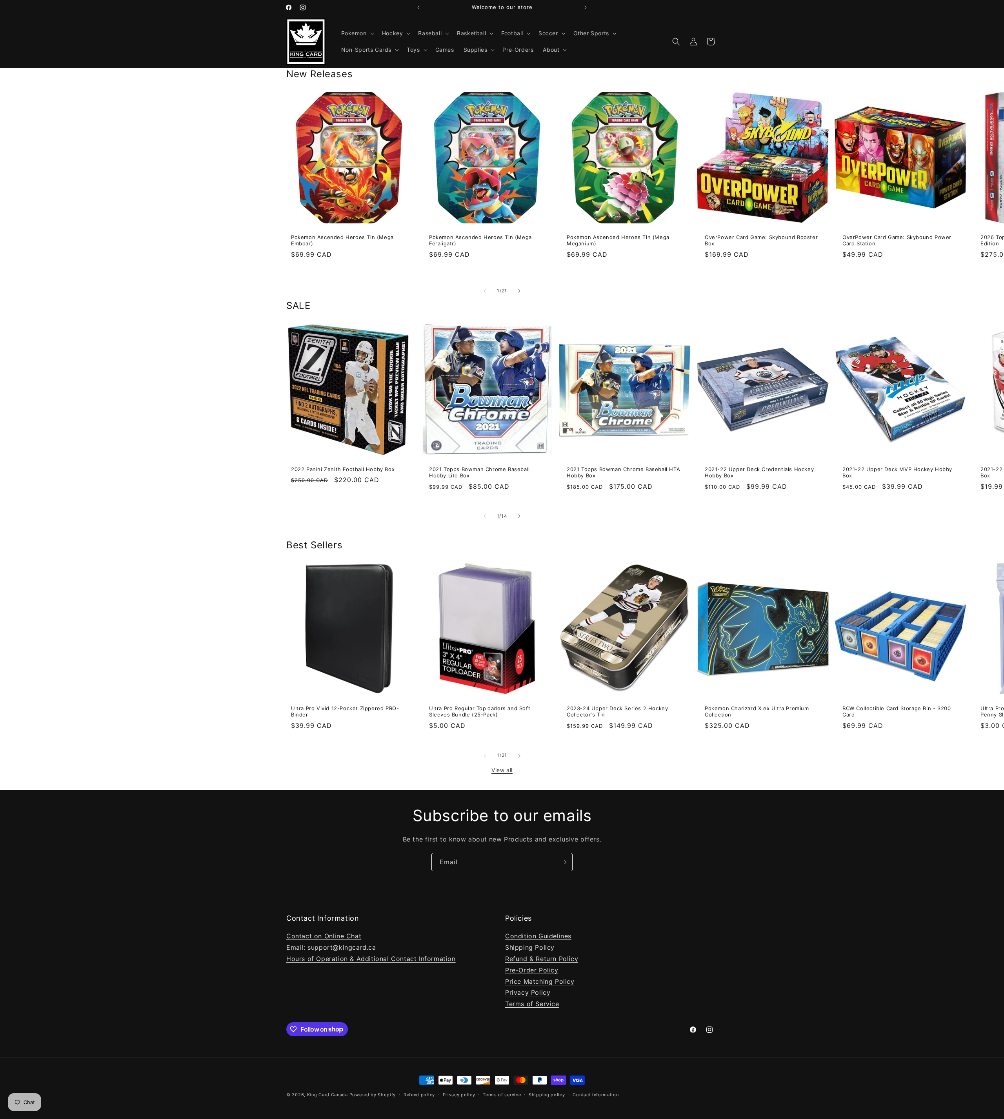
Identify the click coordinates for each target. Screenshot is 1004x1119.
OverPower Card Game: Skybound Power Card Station (896, 240)
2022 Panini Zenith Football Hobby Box (343, 469)
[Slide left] (484, 290)
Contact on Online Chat (323, 936)
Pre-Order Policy (531, 970)
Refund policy (419, 1094)
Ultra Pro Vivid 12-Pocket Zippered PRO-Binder (345, 711)
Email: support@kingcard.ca (331, 947)
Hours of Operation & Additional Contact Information (371, 959)
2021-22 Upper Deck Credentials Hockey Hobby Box (759, 472)
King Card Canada (327, 1094)
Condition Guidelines (538, 936)
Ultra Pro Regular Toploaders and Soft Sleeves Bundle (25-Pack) (479, 711)
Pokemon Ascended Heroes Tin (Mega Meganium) (618, 240)
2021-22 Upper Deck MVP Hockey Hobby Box (897, 472)
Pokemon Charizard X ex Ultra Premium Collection (757, 711)
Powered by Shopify (372, 1094)
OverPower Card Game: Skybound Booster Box (761, 240)
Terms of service (502, 1094)
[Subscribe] (563, 862)
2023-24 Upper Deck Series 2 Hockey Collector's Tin (617, 711)
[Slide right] (519, 290)
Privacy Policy (527, 992)
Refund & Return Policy (541, 959)
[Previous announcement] (418, 7)
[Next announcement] (585, 7)
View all (502, 770)
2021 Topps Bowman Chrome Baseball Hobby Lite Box (479, 472)
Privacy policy (459, 1094)
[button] (356, 33)
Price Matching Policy (540, 981)
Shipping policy (547, 1094)
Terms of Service (532, 1004)
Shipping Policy (530, 947)
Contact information (595, 1094)
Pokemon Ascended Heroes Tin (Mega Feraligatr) (480, 240)
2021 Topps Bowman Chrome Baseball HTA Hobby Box (623, 472)
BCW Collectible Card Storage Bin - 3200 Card (896, 711)
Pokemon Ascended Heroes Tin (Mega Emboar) (342, 240)
